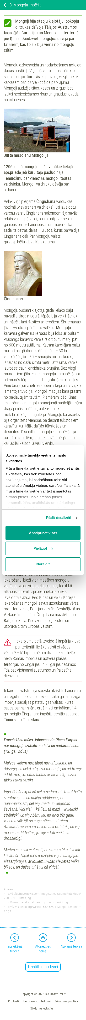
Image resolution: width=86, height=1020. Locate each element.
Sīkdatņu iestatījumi (43, 1008)
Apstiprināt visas (43, 533)
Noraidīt (43, 564)
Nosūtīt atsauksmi (43, 966)
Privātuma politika (66, 1001)
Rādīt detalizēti (58, 518)
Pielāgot (40, 548)
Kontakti (13, 1001)
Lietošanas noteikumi (37, 1001)
